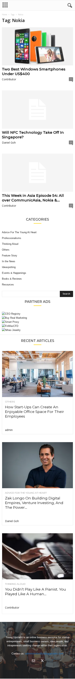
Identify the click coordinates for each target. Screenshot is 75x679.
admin (9, 430)
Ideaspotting (9, 267)
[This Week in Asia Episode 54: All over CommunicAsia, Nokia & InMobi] (37, 173)
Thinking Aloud (10, 243)
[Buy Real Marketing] (37, 318)
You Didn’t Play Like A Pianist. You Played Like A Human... (35, 591)
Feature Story (9, 255)
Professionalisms (11, 238)
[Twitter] (42, 661)
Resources (8, 284)
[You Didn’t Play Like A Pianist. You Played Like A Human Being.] (37, 556)
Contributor (9, 79)
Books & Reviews (12, 278)
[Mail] (33, 661)
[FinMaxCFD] (37, 326)
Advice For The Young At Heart (19, 232)
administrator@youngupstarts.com (44, 653)
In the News (8, 261)
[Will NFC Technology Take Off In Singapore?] (37, 109)
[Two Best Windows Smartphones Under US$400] (37, 46)
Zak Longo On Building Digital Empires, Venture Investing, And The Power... (34, 503)
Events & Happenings (14, 272)
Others (5, 249)
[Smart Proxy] (37, 322)
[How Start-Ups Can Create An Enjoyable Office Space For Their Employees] (37, 374)
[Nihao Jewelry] (37, 330)
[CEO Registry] (37, 314)
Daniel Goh (9, 142)
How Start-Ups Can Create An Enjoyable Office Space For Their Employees (34, 412)
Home (4, 14)
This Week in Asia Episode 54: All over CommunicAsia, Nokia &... (33, 197)
